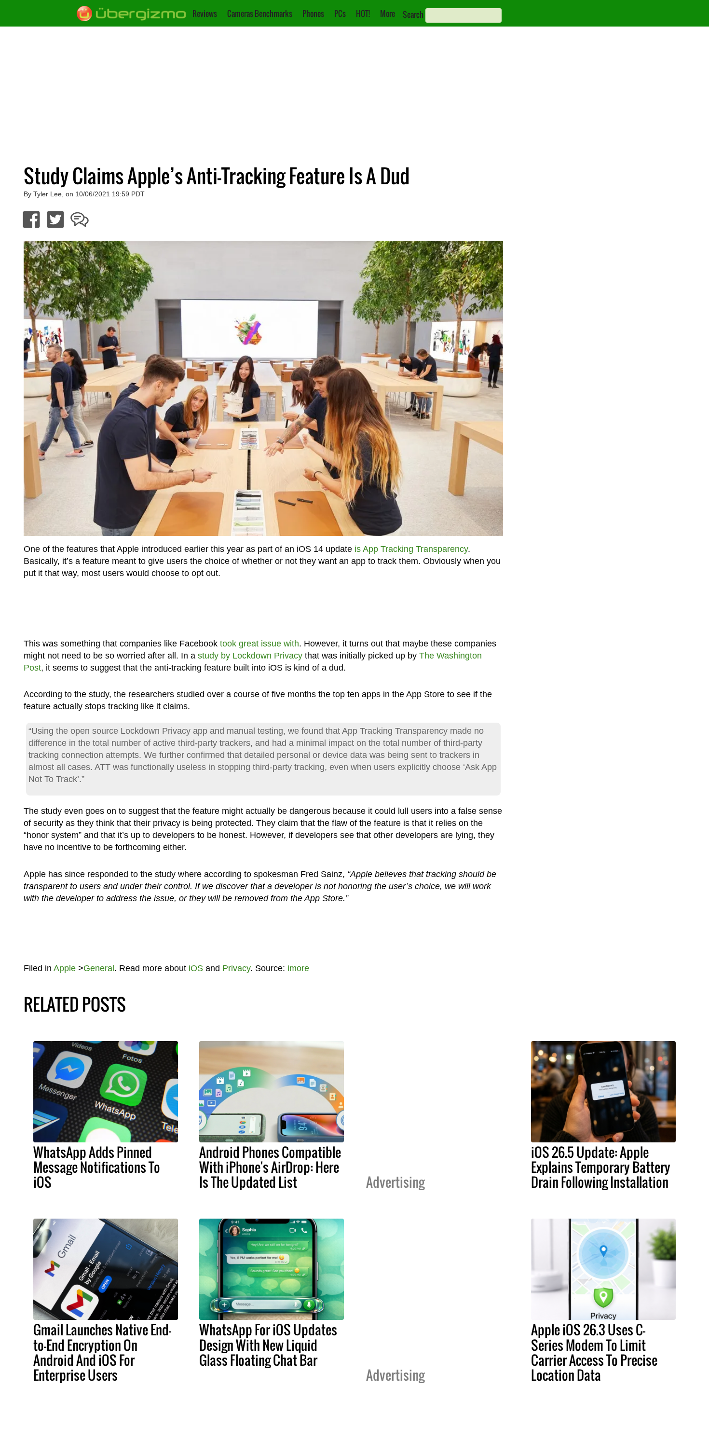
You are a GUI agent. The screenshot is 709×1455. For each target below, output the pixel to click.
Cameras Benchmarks (259, 13)
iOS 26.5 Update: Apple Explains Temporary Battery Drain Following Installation (600, 1167)
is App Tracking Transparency (411, 549)
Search (413, 14)
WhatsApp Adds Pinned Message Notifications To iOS (96, 1167)
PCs (340, 13)
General (98, 968)
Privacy (236, 968)
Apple (65, 968)
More (387, 13)
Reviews (204, 13)
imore (298, 968)
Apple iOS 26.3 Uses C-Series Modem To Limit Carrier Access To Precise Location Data (594, 1352)
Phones (313, 13)
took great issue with (259, 643)
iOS (196, 968)
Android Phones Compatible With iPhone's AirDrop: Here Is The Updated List (270, 1167)
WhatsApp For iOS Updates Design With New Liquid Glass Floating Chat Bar (268, 1344)
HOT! (363, 13)
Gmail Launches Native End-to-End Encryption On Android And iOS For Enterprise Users (102, 1352)
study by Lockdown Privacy (250, 655)
